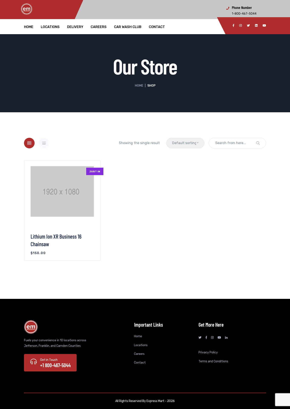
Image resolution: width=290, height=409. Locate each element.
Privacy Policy (208, 352)
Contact (157, 26)
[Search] (258, 143)
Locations (50, 26)
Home (28, 26)
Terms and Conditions (213, 361)
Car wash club (127, 26)
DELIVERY (75, 26)
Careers (99, 26)
